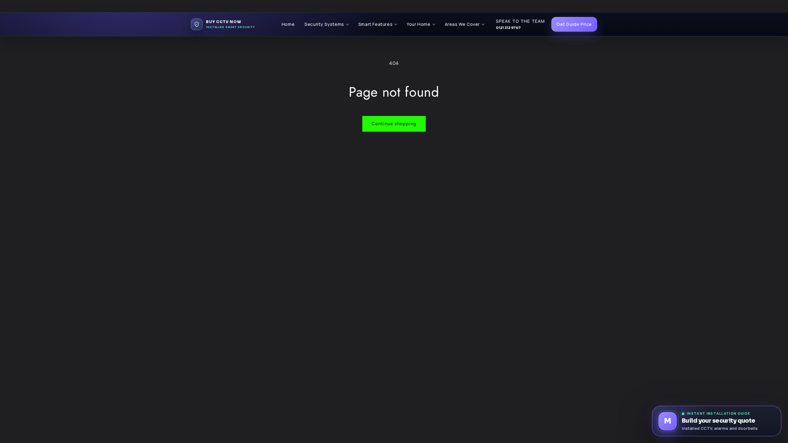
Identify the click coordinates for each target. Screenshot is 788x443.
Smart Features (375, 24)
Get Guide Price (574, 24)
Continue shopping (394, 123)
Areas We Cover (462, 24)
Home (288, 24)
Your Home (418, 24)
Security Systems (324, 24)
